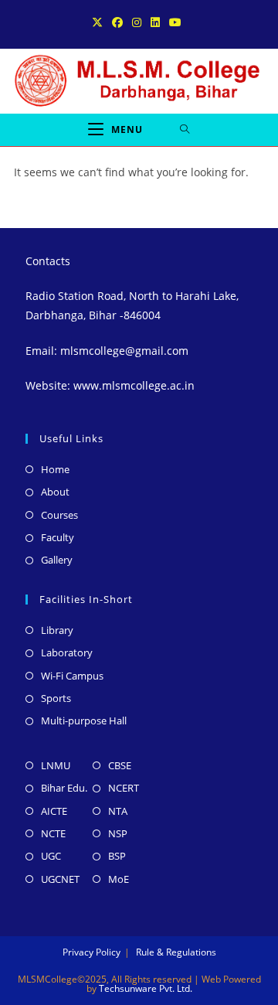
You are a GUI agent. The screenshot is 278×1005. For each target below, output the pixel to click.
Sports (56, 698)
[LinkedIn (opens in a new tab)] (155, 22)
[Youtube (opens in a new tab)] (175, 22)
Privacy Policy (91, 952)
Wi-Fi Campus (72, 676)
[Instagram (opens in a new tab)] (136, 22)
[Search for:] (185, 130)
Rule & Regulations (176, 952)
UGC (51, 856)
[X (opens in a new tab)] (99, 22)
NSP (117, 833)
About (55, 492)
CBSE (119, 765)
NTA (117, 811)
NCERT (123, 788)
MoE (118, 879)
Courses (59, 515)
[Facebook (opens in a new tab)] (117, 22)
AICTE (54, 811)
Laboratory (67, 652)
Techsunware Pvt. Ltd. (145, 988)
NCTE (53, 833)
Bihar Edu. (64, 788)
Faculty (57, 537)
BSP (117, 856)
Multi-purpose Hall (84, 720)
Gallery (57, 560)
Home (55, 469)
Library (57, 630)
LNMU (55, 765)
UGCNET (60, 879)
